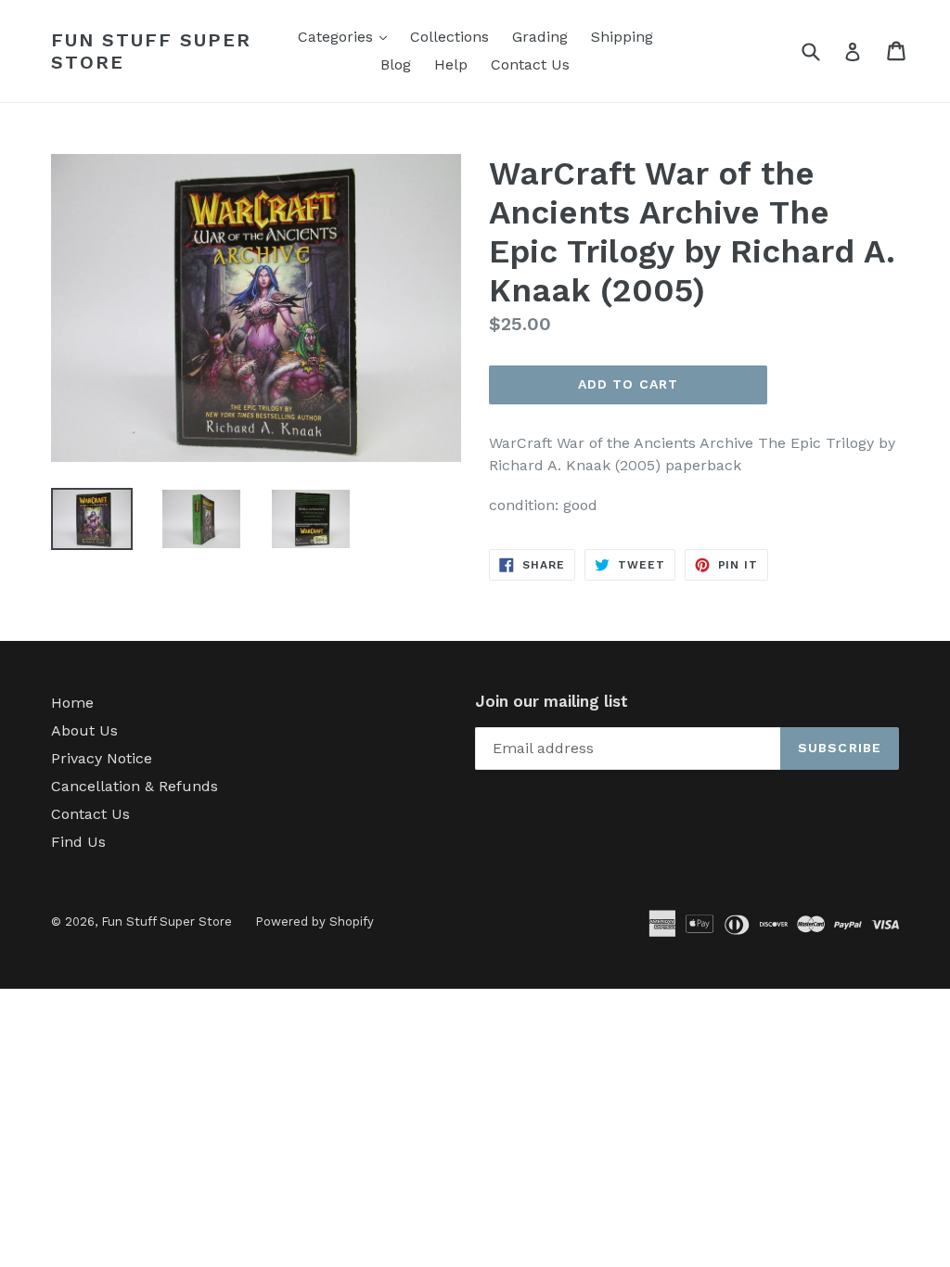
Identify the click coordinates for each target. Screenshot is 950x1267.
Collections (449, 36)
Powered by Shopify (314, 921)
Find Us (78, 842)
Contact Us (530, 64)
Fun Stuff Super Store (151, 51)
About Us (84, 730)
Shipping (622, 36)
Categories (347, 36)
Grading (540, 36)
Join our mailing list (551, 701)
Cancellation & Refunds (134, 786)
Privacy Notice (101, 758)
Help (451, 64)
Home (72, 702)
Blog (395, 64)
